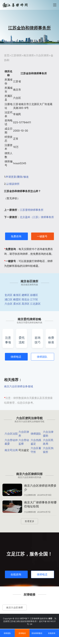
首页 (6, 55)
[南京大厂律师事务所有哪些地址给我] (12, 507)
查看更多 (29, 521)
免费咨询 (16, 236)
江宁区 (34, 299)
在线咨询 (16, 574)
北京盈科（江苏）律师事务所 (37, 217)
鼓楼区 (34, 295)
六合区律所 (42, 55)
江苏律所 (16, 55)
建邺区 (26, 295)
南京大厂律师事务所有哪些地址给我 (40, 504)
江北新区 (35, 303)
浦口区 (8, 299)
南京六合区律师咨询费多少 (40, 487)
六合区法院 (11, 433)
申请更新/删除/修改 (17, 176)
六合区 (8, 303)
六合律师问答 (30, 495)
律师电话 (16, 356)
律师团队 (42, 356)
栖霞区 (17, 299)
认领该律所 (13, 183)
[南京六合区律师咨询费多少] (12, 490)
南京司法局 (11, 450)
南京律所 (28, 55)
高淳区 (26, 303)
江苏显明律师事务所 (31, 209)
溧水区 (17, 303)
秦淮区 (17, 295)
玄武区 (8, 295)
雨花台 (26, 299)
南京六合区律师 (14, 607)
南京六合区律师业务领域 (18, 386)
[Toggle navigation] (54, 5)
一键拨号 (42, 236)
